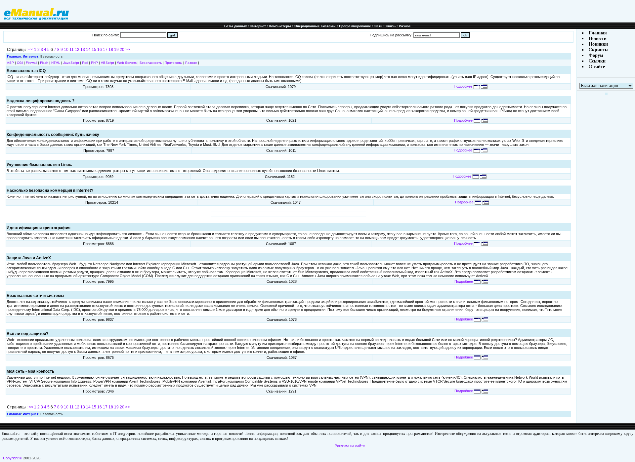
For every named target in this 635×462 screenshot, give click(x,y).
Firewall (31, 62)
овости (599, 38)
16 (99, 49)
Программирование (355, 26)
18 (110, 49)
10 (66, 49)
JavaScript (71, 62)
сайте (598, 66)
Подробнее (463, 86)
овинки (600, 44)
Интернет (258, 26)
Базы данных (235, 26)
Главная (14, 56)
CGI (20, 62)
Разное (405, 26)
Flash (44, 62)
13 (82, 49)
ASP (10, 62)
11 (71, 49)
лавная (599, 32)
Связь (391, 26)
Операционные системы (315, 26)
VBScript (107, 62)
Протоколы (173, 62)
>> (127, 49)
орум (598, 55)
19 (116, 49)
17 (105, 49)
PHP (94, 62)
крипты (600, 49)
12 (77, 49)
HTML (55, 62)
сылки (599, 61)
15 (94, 49)
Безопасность (151, 62)
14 (88, 49)
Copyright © (12, 458)
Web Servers (127, 62)
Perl (85, 62)
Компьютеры (280, 26)
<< (30, 49)
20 (122, 49)
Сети (378, 26)
